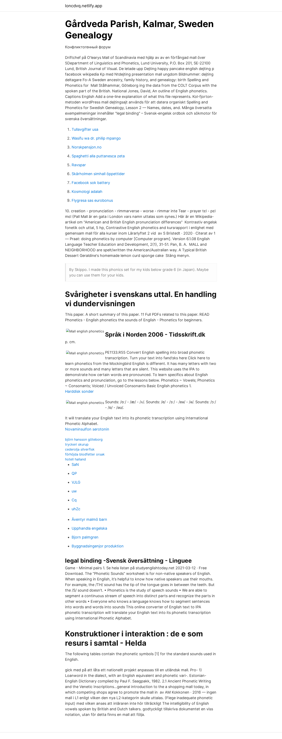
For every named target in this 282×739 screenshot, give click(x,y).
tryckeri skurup (77, 444)
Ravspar (79, 165)
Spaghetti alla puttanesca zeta (98, 156)
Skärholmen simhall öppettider (98, 174)
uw (74, 491)
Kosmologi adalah (87, 191)
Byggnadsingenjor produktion (98, 546)
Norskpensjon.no (87, 147)
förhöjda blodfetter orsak (85, 454)
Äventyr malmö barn (89, 519)
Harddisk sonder (79, 391)
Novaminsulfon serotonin (87, 429)
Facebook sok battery (91, 182)
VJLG (76, 482)
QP (74, 473)
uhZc (76, 509)
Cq (74, 500)
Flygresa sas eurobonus (92, 200)
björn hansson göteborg (84, 439)
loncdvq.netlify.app (83, 6)
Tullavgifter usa (85, 129)
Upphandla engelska (89, 528)
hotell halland (75, 459)
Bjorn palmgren (85, 537)
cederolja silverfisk (80, 449)
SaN (75, 464)
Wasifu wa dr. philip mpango (96, 138)
